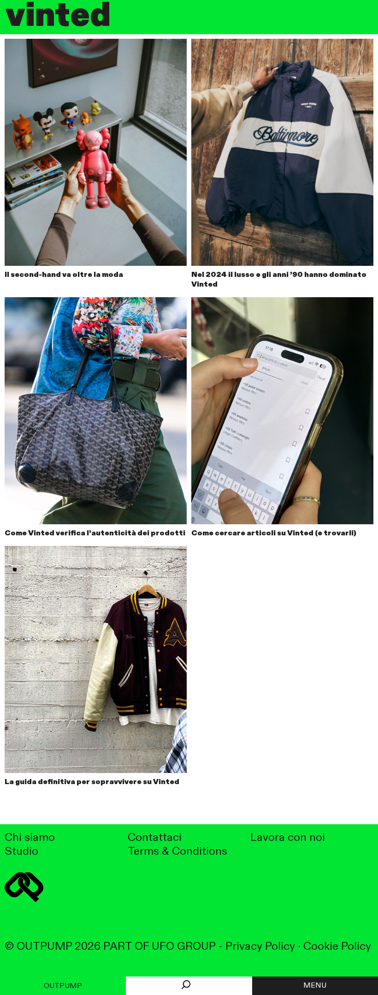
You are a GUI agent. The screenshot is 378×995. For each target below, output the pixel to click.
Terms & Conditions (177, 851)
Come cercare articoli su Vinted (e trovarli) (273, 533)
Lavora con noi (287, 838)
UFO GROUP (183, 947)
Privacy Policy (260, 947)
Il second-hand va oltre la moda (64, 275)
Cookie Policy (337, 947)
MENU (314, 985)
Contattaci (155, 838)
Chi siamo (30, 838)
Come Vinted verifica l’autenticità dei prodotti (95, 533)
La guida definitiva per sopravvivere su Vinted (92, 782)
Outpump (63, 986)
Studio (21, 851)
